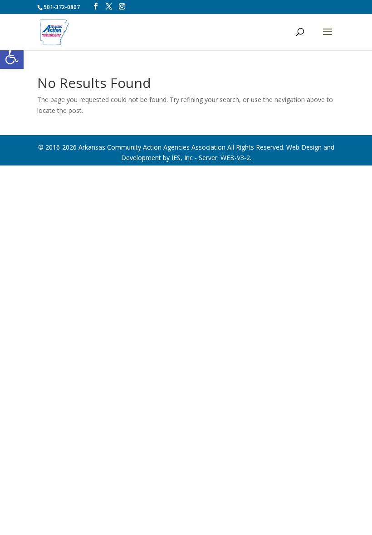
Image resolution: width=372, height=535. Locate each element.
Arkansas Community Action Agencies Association (151, 147)
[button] (12, 57)
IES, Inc (182, 157)
